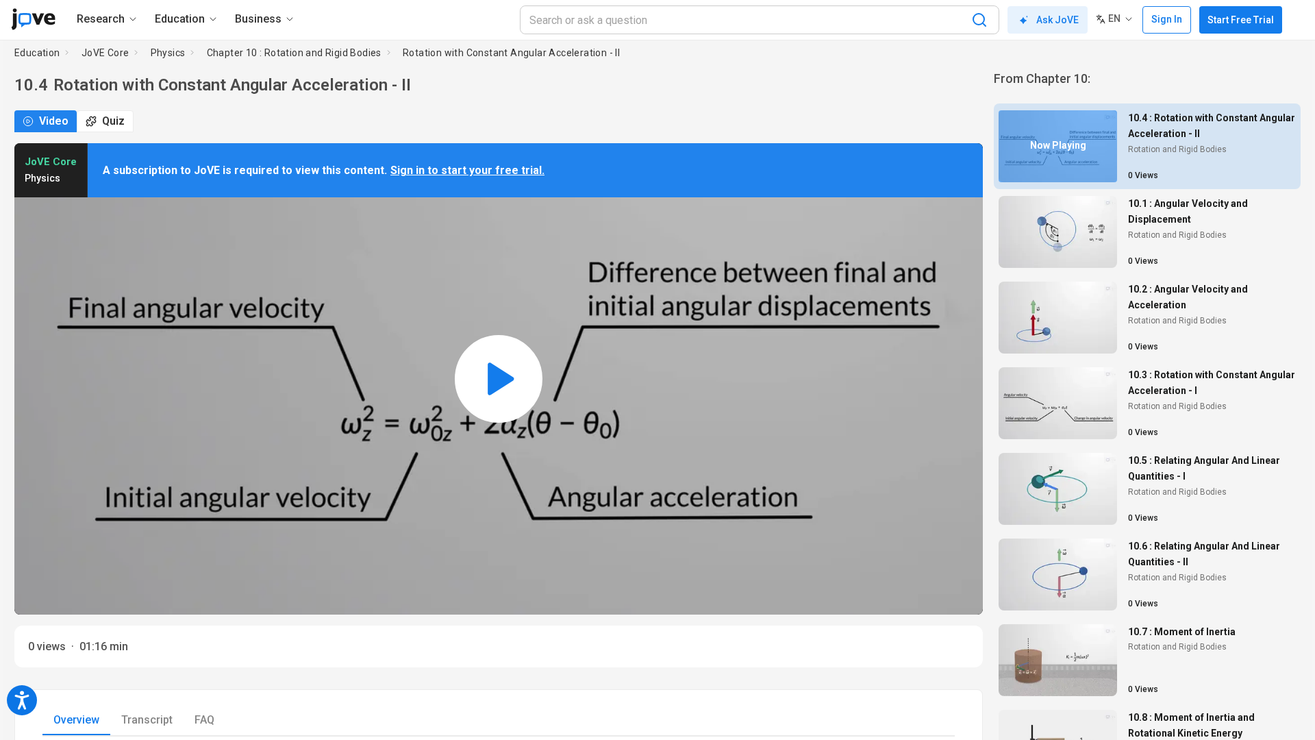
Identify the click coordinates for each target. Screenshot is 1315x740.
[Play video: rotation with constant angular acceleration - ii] (498, 379)
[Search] (979, 20)
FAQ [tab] (204, 719)
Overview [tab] (76, 719)
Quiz (113, 120)
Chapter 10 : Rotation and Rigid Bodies (294, 52)
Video (53, 120)
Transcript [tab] (147, 719)
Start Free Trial (1240, 19)
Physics (168, 52)
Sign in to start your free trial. (467, 170)
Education (37, 52)
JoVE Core (105, 52)
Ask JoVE (1057, 19)
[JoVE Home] (33, 19)
